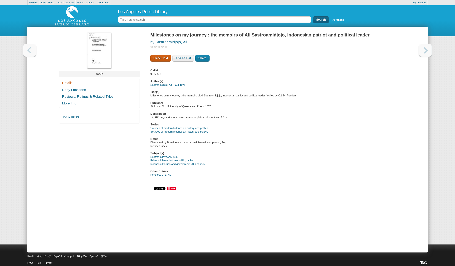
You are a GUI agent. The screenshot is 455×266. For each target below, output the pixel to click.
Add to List (183, 58)
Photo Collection (85, 2)
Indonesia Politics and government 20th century (177, 163)
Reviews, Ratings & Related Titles (88, 96)
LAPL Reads (47, 2)
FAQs (30, 263)
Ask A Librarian (66, 2)
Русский (93, 256)
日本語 (47, 256)
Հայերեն (69, 256)
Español (57, 256)
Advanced (338, 19)
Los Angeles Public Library (143, 11)
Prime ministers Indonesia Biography (171, 160)
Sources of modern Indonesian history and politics (179, 128)
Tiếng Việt (82, 256)
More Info (69, 103)
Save (173, 188)
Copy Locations (74, 90)
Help (39, 263)
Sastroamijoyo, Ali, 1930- (164, 156)
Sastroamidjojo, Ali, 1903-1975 (167, 84)
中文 (39, 256)
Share (202, 58)
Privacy (48, 263)
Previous (29, 50)
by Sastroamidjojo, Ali (168, 42)
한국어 (104, 256)
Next (425, 50)
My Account (419, 2)
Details (67, 83)
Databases (103, 2)
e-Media (33, 2)
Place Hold (160, 58)
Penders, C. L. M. (160, 174)
